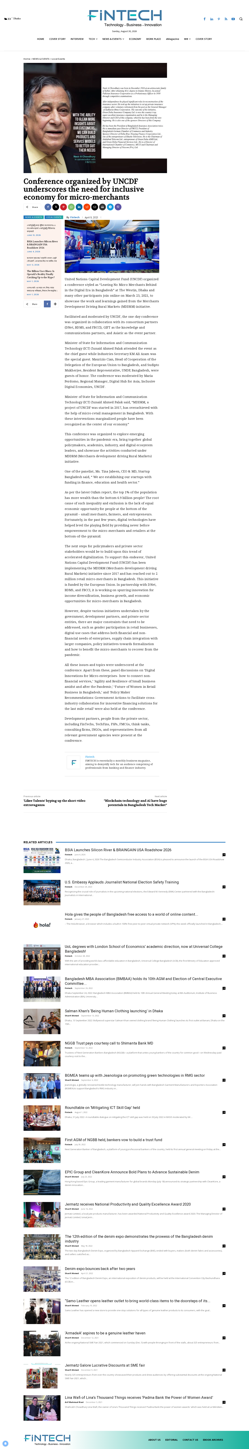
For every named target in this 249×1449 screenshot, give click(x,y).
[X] (55, 207)
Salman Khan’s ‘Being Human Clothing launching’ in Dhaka (114, 1011)
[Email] (94, 207)
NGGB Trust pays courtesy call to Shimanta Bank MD (109, 1043)
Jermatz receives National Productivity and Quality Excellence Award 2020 (128, 1204)
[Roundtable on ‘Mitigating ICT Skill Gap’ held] (42, 1118)
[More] (55, 304)
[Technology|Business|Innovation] (125, 18)
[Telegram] (110, 207)
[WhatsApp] (71, 207)
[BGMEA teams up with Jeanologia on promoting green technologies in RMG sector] (42, 1086)
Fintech (75, 217)
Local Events (58, 59)
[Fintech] (74, 762)
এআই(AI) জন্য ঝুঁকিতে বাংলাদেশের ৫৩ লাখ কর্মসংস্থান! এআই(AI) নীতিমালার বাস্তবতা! (41, 228)
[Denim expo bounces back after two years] (42, 1279)
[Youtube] (233, 19)
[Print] (102, 207)
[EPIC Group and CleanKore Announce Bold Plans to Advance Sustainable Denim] (42, 1182)
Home (27, 59)
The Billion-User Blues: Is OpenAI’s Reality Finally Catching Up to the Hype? (41, 274)
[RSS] (226, 19)
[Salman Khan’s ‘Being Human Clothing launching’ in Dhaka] (42, 1021)
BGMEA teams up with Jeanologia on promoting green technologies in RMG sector (135, 1075)
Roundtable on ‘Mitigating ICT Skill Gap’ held (102, 1108)
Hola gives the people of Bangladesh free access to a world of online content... (131, 914)
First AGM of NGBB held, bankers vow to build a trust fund (113, 1140)
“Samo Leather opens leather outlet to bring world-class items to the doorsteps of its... (137, 1301)
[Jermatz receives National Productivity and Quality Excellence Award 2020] (42, 1214)
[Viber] (118, 207)
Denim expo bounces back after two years (100, 1269)
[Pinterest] (219, 19)
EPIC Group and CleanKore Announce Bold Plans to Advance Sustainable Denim (132, 1172)
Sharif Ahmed (72, 1015)
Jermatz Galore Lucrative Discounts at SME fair (105, 1365)
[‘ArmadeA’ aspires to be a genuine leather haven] (42, 1343)
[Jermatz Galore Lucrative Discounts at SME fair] (42, 1375)
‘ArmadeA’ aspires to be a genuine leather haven (105, 1333)
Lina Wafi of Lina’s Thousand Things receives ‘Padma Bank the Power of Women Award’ (139, 1397)
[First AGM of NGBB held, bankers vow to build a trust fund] (42, 1150)
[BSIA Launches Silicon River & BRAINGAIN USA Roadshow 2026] (42, 860)
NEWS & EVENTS (41, 59)
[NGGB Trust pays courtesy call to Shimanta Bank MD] (42, 1053)
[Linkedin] (211, 19)
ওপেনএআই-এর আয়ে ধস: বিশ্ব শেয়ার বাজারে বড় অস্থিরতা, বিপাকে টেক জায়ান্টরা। (42, 289)
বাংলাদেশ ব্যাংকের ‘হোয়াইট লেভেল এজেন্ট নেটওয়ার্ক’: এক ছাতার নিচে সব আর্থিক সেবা (42, 259)
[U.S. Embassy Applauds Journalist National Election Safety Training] (42, 892)
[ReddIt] (87, 207)
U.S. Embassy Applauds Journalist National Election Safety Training (122, 882)
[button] (241, 19)
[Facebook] (204, 19)
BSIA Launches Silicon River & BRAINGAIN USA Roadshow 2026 (42, 244)
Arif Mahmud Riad (74, 1402)
